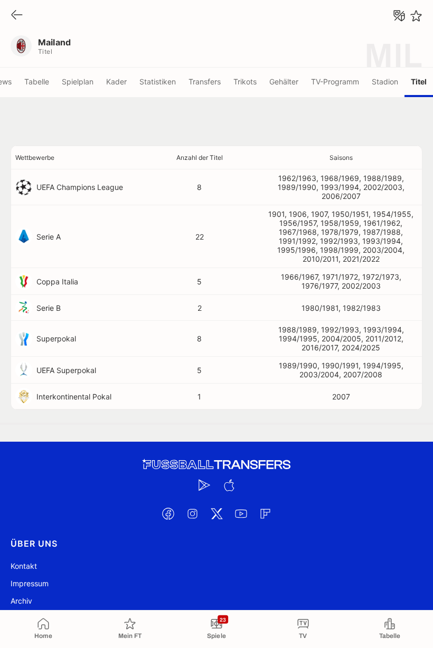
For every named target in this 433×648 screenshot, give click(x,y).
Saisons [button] (341, 157)
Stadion (385, 81)
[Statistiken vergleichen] (399, 15)
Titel (419, 81)
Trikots (245, 81)
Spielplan (77, 81)
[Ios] (229, 485)
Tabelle (36, 81)
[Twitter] (216, 513)
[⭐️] (416, 15)
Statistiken (157, 81)
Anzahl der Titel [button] (199, 157)
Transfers (205, 81)
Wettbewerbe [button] (34, 157)
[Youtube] (241, 513)
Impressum (30, 583)
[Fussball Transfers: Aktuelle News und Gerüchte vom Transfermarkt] (216, 465)
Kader (116, 81)
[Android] (204, 485)
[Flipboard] (265, 513)
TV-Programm (335, 81)
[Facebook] (168, 513)
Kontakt (24, 565)
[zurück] (17, 15)
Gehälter (283, 81)
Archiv (21, 600)
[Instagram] (192, 513)
